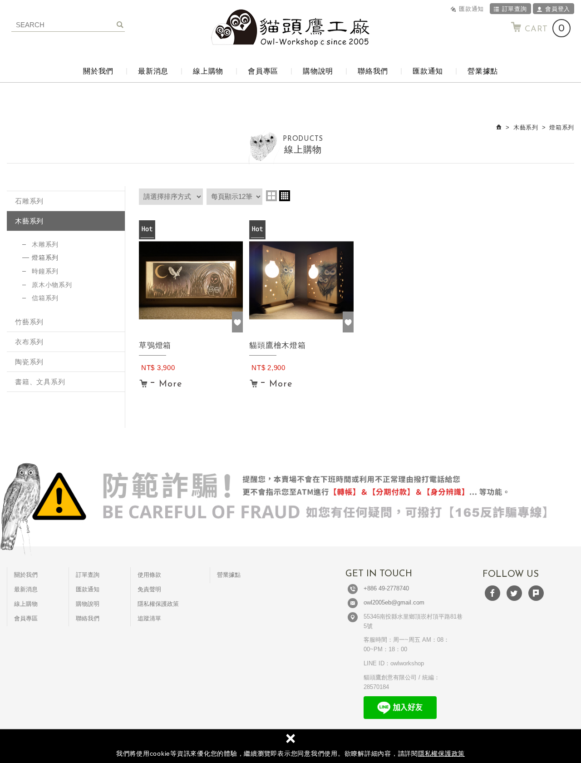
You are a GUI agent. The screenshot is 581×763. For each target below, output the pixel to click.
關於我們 (98, 71)
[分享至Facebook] (492, 593)
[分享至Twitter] (514, 593)
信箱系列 (45, 298)
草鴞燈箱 (191, 361)
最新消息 (153, 71)
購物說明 (318, 71)
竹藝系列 (29, 322)
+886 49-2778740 (386, 588)
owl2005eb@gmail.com (394, 602)
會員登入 (557, 9)
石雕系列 (29, 201)
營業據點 (483, 71)
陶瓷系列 (29, 362)
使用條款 (149, 574)
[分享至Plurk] (536, 593)
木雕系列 (45, 244)
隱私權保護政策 (441, 753)
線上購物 (208, 71)
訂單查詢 (514, 9)
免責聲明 (149, 589)
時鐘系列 (45, 271)
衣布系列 (29, 342)
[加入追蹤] (237, 322)
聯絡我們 (373, 71)
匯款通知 (471, 9)
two (271, 195)
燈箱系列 (45, 257)
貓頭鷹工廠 (290, 28)
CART (545, 29)
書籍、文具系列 (40, 382)
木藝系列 (29, 221)
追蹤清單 (149, 618)
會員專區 (263, 71)
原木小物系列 (52, 284)
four (284, 195)
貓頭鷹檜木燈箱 (301, 361)
